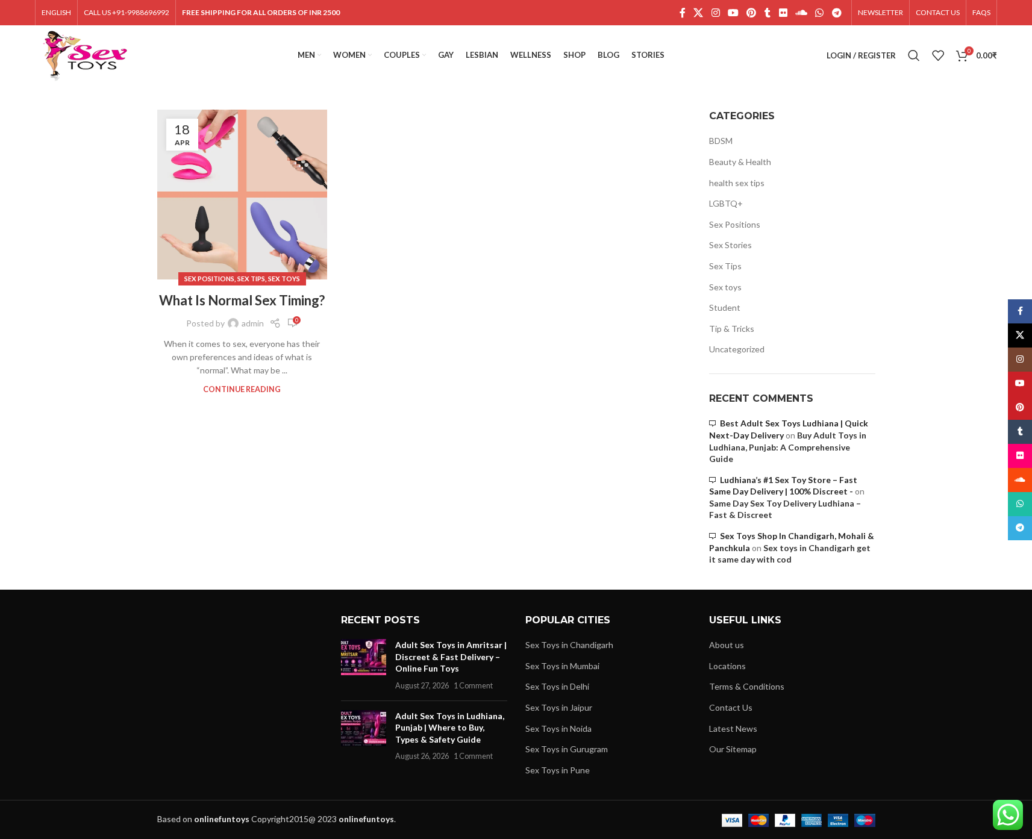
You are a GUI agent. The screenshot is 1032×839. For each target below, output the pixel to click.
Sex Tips (251, 278)
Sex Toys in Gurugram (566, 749)
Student (724, 307)
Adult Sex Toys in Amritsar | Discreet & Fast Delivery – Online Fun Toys (451, 656)
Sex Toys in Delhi (557, 686)
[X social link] (698, 13)
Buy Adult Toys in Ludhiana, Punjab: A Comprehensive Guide (787, 447)
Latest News (733, 728)
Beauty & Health (740, 162)
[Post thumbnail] (363, 665)
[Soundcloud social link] (801, 13)
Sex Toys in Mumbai (562, 666)
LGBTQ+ (726, 203)
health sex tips (737, 183)
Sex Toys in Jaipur (558, 707)
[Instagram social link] (715, 13)
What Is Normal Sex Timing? (242, 300)
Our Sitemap (733, 749)
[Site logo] (85, 54)
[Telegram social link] (836, 13)
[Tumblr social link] (767, 13)
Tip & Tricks (731, 328)
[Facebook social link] (682, 13)
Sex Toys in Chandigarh (569, 645)
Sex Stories (730, 245)
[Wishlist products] (938, 55)
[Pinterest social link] (751, 13)
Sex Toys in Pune (557, 770)
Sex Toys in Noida (558, 728)
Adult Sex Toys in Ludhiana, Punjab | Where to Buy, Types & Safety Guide (449, 727)
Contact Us (730, 707)
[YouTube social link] (733, 13)
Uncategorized (737, 349)
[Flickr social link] (783, 13)
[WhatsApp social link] (820, 13)
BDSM (721, 141)
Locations (727, 666)
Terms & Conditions (746, 686)
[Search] (914, 55)
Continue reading (242, 389)
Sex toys (284, 278)
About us (726, 645)
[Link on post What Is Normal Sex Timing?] (242, 194)
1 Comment (473, 685)
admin (253, 323)
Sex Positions (209, 278)
